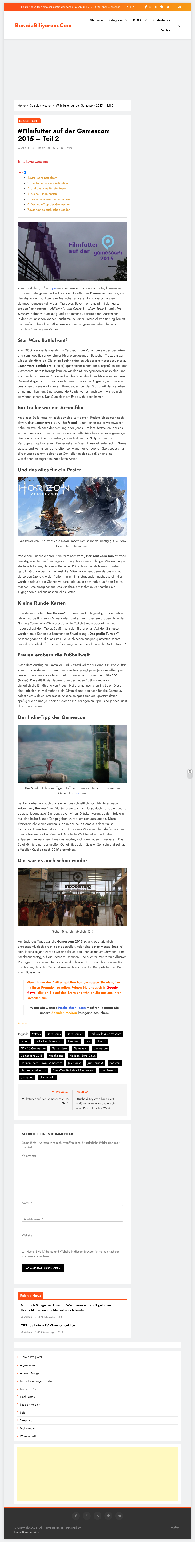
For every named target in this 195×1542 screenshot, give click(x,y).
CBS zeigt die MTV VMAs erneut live (99, 6)
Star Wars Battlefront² (44, 178)
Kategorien (116, 20)
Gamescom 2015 (31, 1055)
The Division (108, 1070)
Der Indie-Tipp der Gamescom (50, 204)
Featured (73, 1041)
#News (36, 1034)
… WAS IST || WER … (33, 1357)
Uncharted (27, 1077)
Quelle (22, 1023)
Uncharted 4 (47, 1077)
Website (27, 1235)
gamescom (101, 1048)
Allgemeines (27, 1365)
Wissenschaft (28, 1436)
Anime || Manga (29, 1373)
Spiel (53, 288)
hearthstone (56, 1055)
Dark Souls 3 (75, 1034)
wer (78, 793)
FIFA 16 (101, 1041)
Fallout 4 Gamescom (48, 1041)
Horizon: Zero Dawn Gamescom (41, 1063)
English (165, 30)
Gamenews (81, 1048)
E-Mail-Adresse (32, 1219)
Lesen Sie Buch (29, 1389)
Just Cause (74, 1063)
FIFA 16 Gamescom (33, 1048)
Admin (25, 148)
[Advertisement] (97, 70)
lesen (82, 1007)
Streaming (26, 1420)
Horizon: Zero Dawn (83, 1055)
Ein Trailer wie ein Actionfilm (49, 183)
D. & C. (138, 20)
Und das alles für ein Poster (49, 188)
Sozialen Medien (29, 121)
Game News (59, 1048)
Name (27, 1203)
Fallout (25, 1041)
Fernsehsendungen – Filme (36, 1381)
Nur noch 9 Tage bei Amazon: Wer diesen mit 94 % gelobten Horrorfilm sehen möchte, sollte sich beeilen (66, 1308)
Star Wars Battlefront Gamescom (73, 1070)
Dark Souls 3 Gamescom (105, 1034)
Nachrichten (67, 1007)
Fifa (88, 1041)
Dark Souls (54, 1034)
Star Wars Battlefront (34, 1070)
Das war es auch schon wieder (50, 210)
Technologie (27, 1428)
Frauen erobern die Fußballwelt (51, 199)
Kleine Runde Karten (44, 194)
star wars (114, 1063)
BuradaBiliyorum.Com (43, 25)
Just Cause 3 (95, 1063)
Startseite (96, 20)
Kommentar (30, 1155)
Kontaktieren (161, 20)
